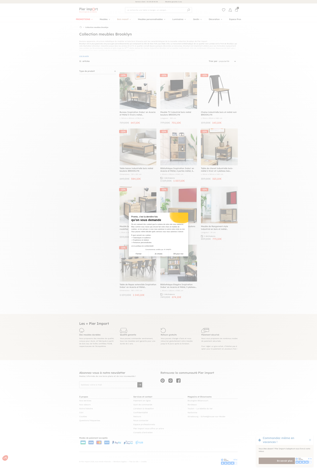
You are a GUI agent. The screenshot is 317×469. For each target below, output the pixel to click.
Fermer (139, 254)
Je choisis (158, 254)
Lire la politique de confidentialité (142, 246)
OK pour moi (178, 254)
